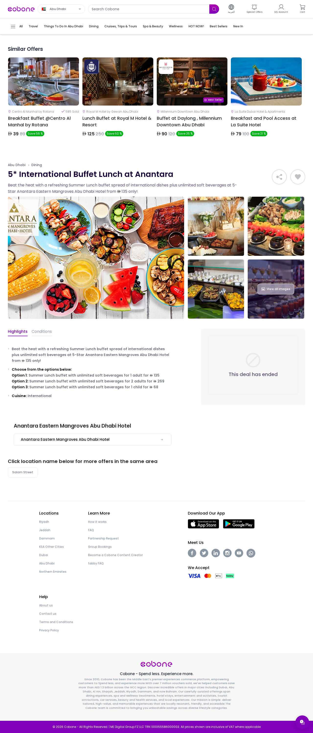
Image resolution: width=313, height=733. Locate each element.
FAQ (91, 530)
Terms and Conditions (56, 622)
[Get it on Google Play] (239, 523)
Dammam (47, 538)
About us (46, 605)
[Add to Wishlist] (298, 177)
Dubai (43, 555)
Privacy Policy (49, 630)
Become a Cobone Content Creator (115, 555)
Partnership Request (103, 538)
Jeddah (44, 530)
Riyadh (44, 522)
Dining (36, 165)
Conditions (42, 331)
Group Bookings (100, 547)
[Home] (21, 8)
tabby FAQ (96, 563)
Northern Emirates (53, 572)
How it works (97, 522)
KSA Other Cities (51, 547)
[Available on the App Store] (203, 523)
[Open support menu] (302, 722)
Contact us (47, 614)
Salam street (22, 472)
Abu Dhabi (16, 165)
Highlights (18, 331)
